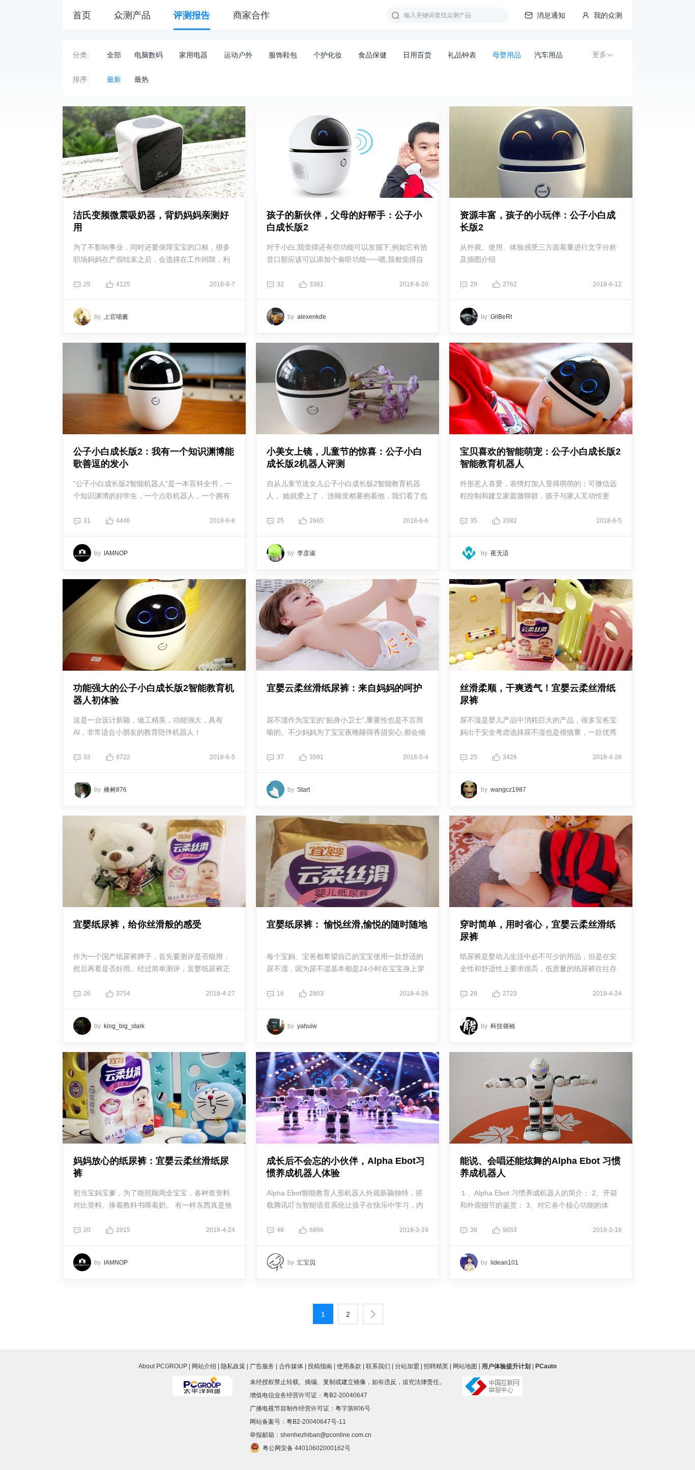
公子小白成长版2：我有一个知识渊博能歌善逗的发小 (153, 457)
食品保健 (372, 55)
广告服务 (262, 1366)
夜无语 (499, 553)
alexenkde (311, 316)
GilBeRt (501, 316)
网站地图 (465, 1366)
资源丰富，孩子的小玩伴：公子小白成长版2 (538, 221)
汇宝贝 (306, 1262)
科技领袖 (502, 1026)
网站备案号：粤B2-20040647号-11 (298, 1421)
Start (303, 789)
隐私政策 (233, 1366)
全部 (114, 55)
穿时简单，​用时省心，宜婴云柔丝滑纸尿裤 (538, 930)
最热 (141, 79)
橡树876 (115, 789)
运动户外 (238, 55)
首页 (82, 15)
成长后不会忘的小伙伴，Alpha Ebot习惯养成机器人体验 (346, 1167)
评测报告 (191, 15)
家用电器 (193, 55)
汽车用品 (548, 55)
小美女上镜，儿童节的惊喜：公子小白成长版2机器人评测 (344, 457)
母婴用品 (507, 55)
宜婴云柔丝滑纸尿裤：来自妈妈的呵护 (344, 688)
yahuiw (307, 1026)
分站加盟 (407, 1366)
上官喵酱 (116, 316)
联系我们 (378, 1366)
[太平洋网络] (202, 1382)
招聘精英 (436, 1366)
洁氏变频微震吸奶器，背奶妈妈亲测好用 (151, 221)
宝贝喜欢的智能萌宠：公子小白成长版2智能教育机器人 (540, 457)
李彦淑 (306, 553)
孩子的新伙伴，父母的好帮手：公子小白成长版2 (344, 221)
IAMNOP (116, 553)
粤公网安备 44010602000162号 (307, 1448)
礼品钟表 (462, 55)
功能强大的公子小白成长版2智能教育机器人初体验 (153, 694)
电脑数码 (148, 55)
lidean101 (504, 1262)
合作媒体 (291, 1366)
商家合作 (251, 15)
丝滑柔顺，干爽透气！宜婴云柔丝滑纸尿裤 (538, 694)
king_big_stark (124, 1026)
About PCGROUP (162, 1366)
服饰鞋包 (283, 55)
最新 (114, 79)
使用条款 (349, 1366)
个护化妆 (327, 55)
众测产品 (132, 15)
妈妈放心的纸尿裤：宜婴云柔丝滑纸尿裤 (151, 1167)
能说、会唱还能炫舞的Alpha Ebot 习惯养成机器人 (540, 1167)
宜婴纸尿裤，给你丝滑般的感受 (137, 924)
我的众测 (607, 15)
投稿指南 (320, 1366)
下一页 (373, 1314)
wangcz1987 (508, 789)
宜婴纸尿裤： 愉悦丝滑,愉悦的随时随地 (347, 924)
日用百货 (417, 55)
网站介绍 (204, 1366)
